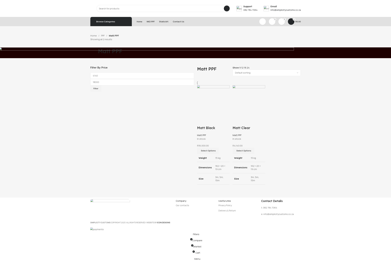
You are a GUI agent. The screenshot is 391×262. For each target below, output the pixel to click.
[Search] (227, 8)
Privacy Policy (225, 205)
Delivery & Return (227, 210)
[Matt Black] (213, 101)
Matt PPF (201, 135)
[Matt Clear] (249, 101)
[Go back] (94, 53)
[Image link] (110, 205)
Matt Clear (241, 128)
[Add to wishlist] (217, 122)
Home (93, 35)
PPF (103, 35)
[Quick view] (209, 122)
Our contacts (182, 205)
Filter (95, 88)
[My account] (262, 21)
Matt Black (206, 128)
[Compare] (201, 122)
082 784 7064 (250, 9)
